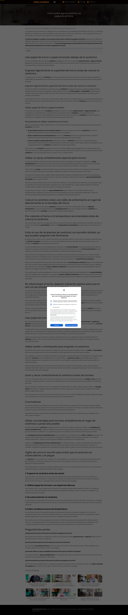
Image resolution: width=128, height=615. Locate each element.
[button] (64, 307)
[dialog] (64, 307)
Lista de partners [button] (53, 314)
